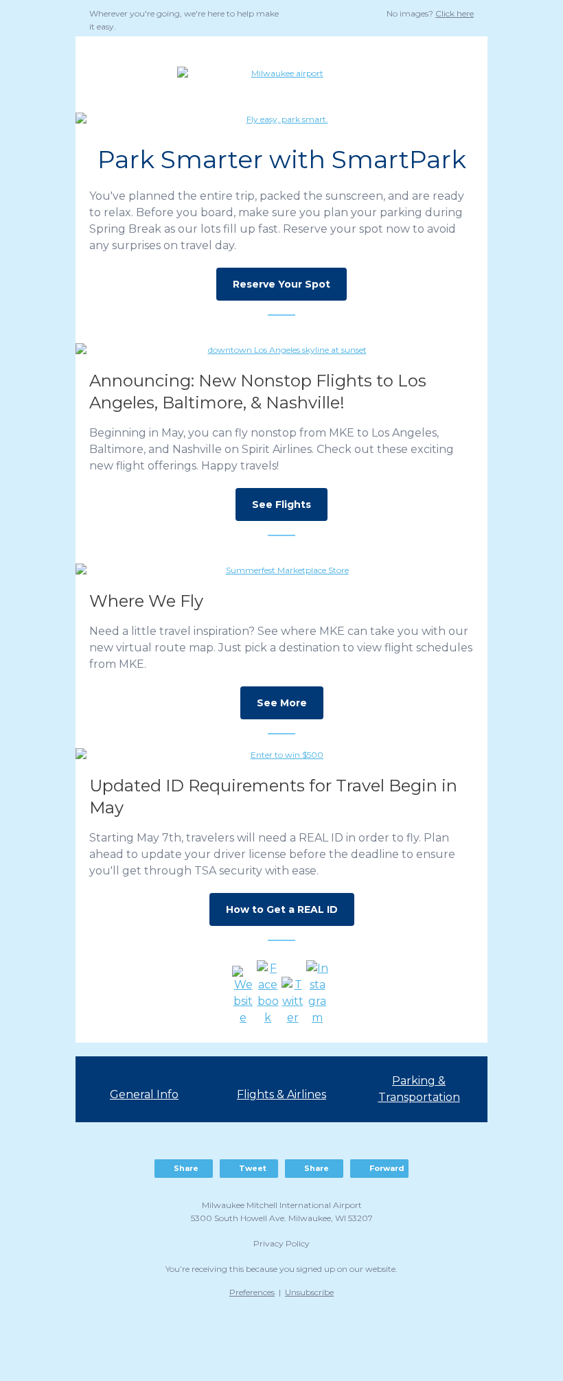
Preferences (252, 1292)
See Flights (281, 504)
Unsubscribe (309, 1292)
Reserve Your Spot (281, 284)
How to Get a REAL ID (282, 909)
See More (282, 703)
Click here (454, 13)
